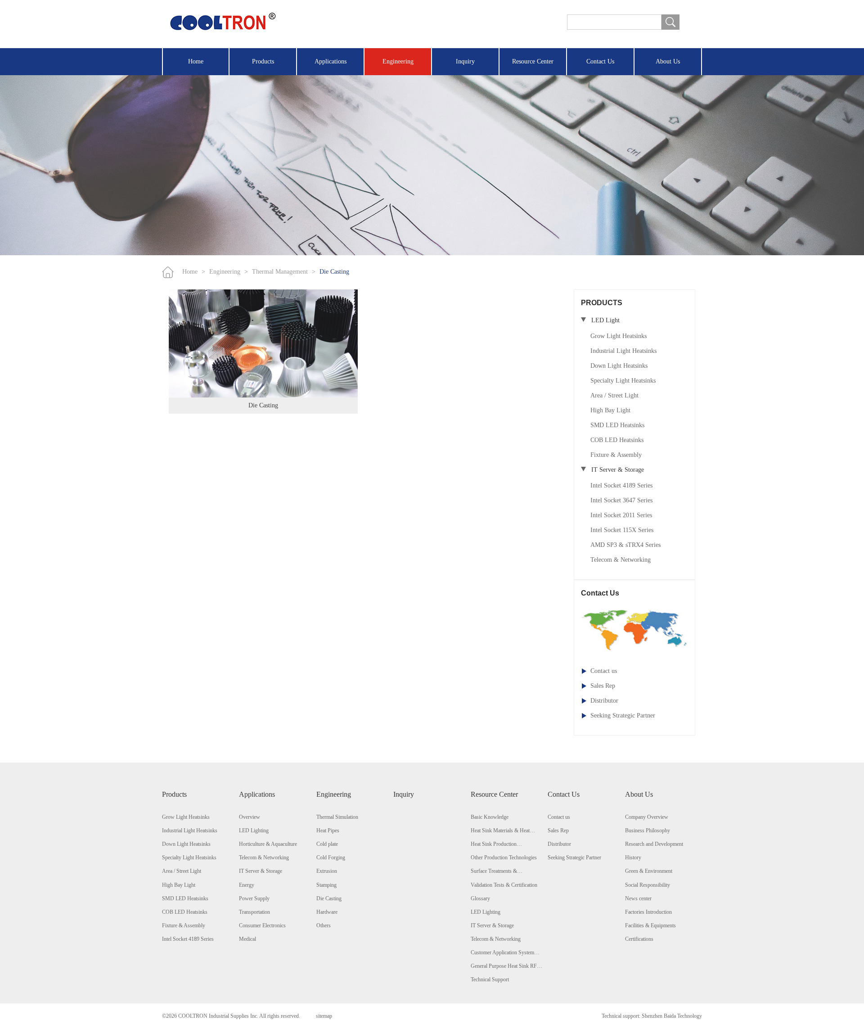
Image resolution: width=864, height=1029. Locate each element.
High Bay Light (610, 410)
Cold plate (327, 844)
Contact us (603, 671)
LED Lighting (254, 830)
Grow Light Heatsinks (618, 336)
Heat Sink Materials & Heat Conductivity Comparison (500, 831)
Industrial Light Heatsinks (623, 351)
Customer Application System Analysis (502, 953)
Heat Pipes (327, 830)
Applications (330, 61)
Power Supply (254, 898)
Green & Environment (648, 871)
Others (323, 925)
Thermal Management (280, 271)
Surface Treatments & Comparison (494, 871)
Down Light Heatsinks (619, 365)
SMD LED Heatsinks (617, 425)
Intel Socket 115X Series (621, 530)
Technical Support (490, 979)
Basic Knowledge (489, 817)
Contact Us (600, 61)
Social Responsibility (647, 885)
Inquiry (465, 61)
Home (195, 61)
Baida (670, 1016)
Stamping (326, 885)
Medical (247, 939)
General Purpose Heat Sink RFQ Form (506, 966)
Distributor (604, 700)
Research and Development (654, 844)
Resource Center (533, 61)
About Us (668, 61)
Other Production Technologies (504, 857)
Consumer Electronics (262, 925)
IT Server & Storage (260, 871)
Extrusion (326, 871)
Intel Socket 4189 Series (621, 485)
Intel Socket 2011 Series (621, 515)
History (633, 857)
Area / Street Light (614, 395)
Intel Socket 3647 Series (621, 500)
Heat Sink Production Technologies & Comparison (501, 844)
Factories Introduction (648, 912)
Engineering (398, 61)
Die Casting (334, 271)
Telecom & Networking (620, 559)
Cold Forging (330, 857)
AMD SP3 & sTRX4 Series (625, 545)
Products (263, 61)
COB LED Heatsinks (617, 440)
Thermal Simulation (337, 817)
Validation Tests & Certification (504, 885)
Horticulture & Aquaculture (268, 844)
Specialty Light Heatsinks (623, 380)
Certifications (639, 939)
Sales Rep (602, 685)
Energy (246, 885)
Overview (249, 817)
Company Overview (646, 817)
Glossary (480, 898)
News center (638, 898)
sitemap (324, 1016)
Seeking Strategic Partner (622, 715)
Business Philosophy (647, 830)
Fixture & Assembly (616, 454)
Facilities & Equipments (650, 925)
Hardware (327, 912)
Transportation (254, 912)
